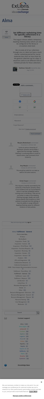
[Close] (41, 382)
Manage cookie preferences (22, 396)
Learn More (33, 391)
